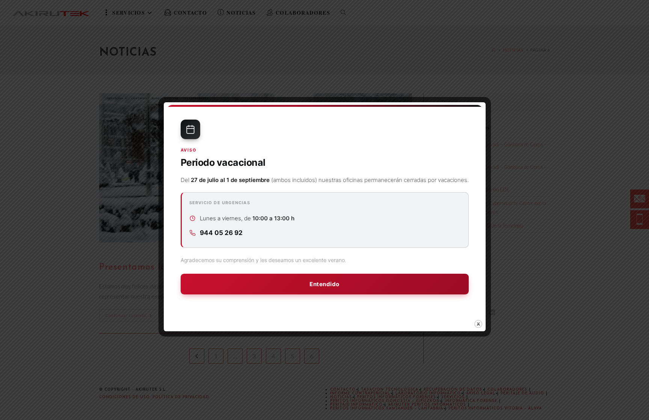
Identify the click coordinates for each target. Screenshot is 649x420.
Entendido (324, 284)
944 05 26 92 (221, 233)
